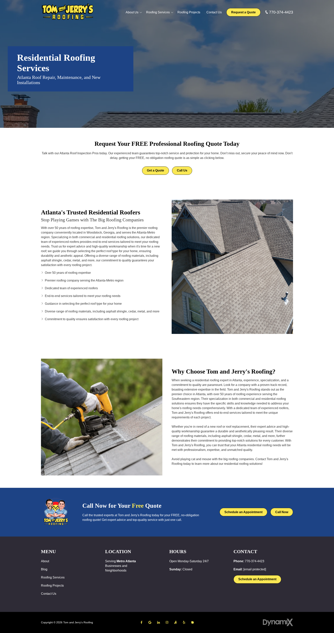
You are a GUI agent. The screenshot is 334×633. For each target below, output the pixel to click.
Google (150, 622)
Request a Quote (243, 12)
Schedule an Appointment (243, 512)
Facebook (141, 622)
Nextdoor (192, 622)
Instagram (167, 622)
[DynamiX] (278, 622)
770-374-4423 (281, 12)
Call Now (281, 512)
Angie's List (175, 622)
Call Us (182, 170)
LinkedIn (158, 622)
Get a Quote (155, 170)
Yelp (184, 622)
